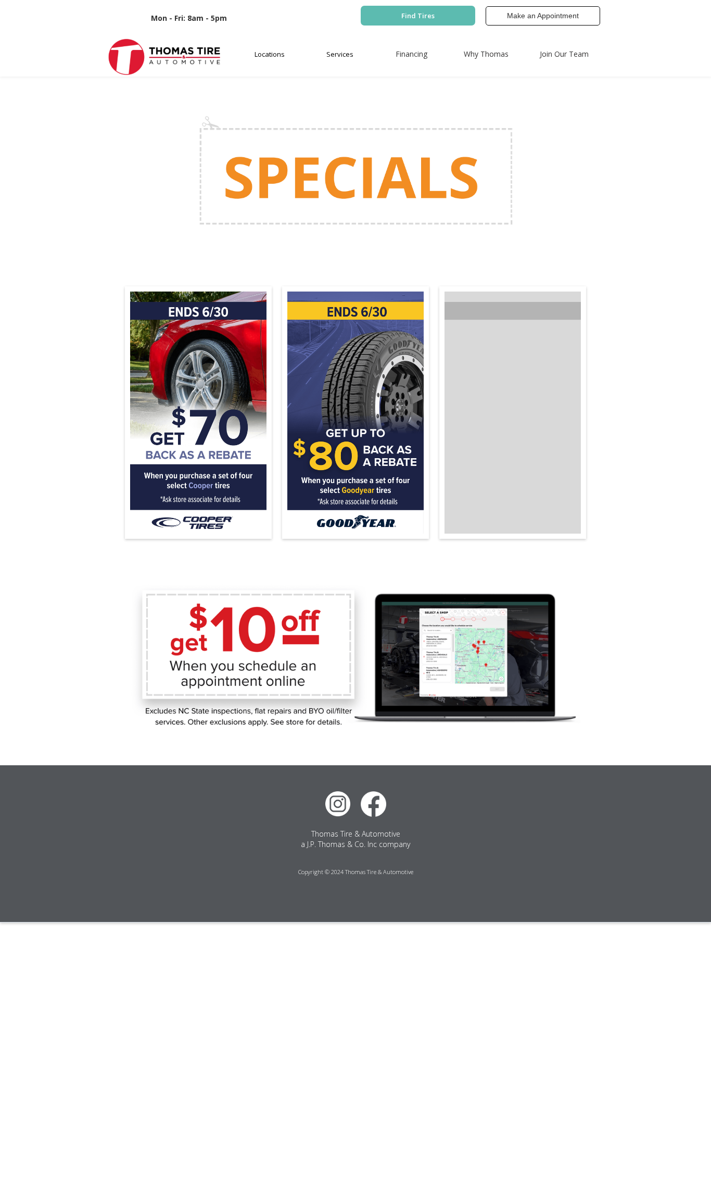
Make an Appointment (543, 15)
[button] (269, 54)
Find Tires (418, 15)
